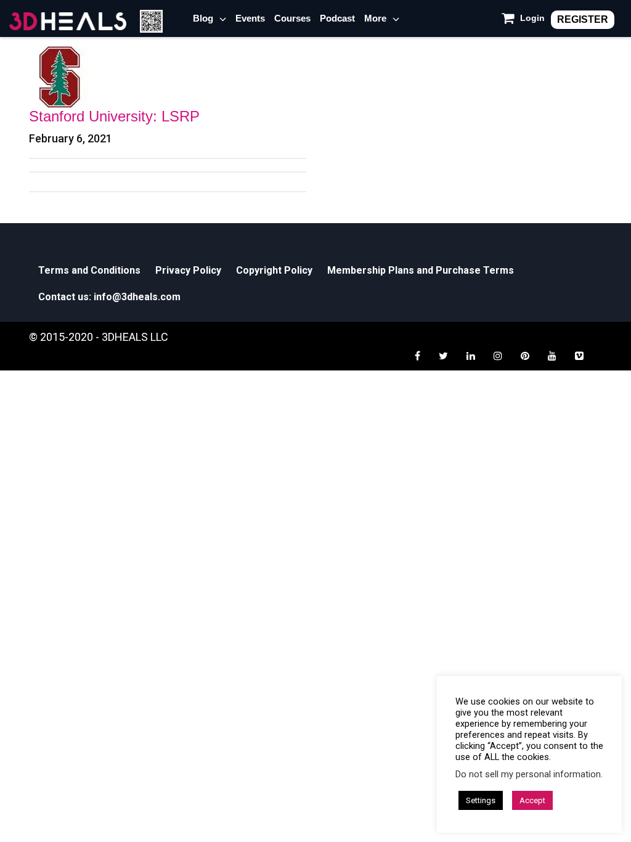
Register (582, 19)
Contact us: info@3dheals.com (109, 297)
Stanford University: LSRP (114, 116)
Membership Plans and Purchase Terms (420, 270)
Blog (203, 18)
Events (250, 18)
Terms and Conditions (89, 270)
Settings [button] (480, 800)
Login (532, 18)
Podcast (337, 18)
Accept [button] (532, 800)
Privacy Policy (188, 270)
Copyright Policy (274, 270)
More (375, 18)
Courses (292, 18)
